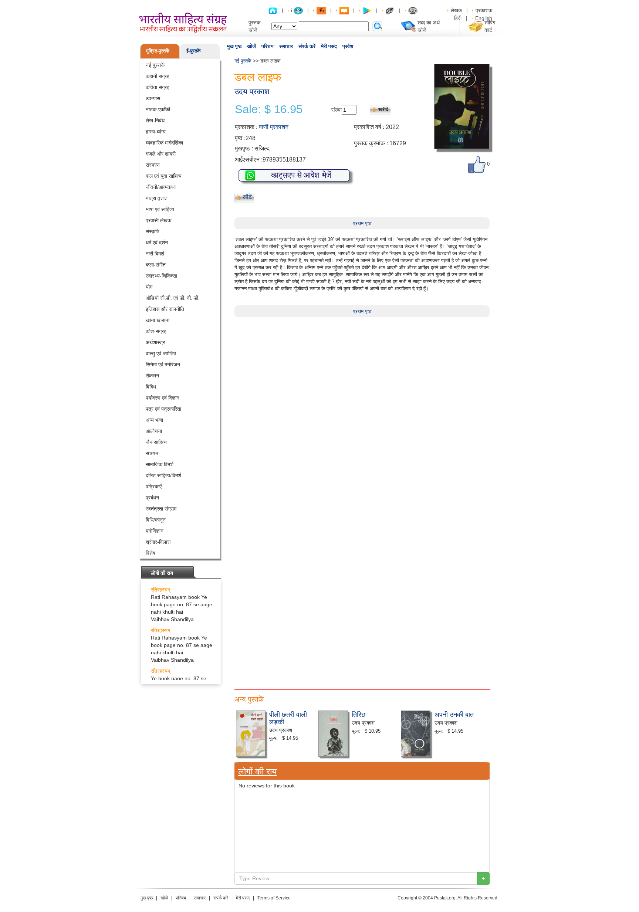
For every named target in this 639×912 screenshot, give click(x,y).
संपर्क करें (306, 46)
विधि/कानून (156, 520)
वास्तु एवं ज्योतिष (161, 353)
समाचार (286, 46)
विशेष (150, 553)
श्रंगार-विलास (158, 542)
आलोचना (154, 431)
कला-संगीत (156, 265)
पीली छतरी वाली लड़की (288, 717)
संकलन (152, 376)
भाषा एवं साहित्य (160, 209)
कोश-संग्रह (156, 331)
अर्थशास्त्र (155, 342)
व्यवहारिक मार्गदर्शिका (164, 143)
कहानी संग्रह (157, 76)
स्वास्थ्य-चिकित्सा (161, 276)
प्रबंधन (152, 498)
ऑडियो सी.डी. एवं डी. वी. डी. (173, 298)
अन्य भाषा (154, 420)
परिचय (267, 46)
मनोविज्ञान (154, 531)
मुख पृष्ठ (234, 46)
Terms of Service (274, 898)
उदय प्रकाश (252, 91)
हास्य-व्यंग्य (156, 132)
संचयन (152, 453)
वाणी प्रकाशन (273, 127)
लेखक (456, 10)
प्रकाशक (484, 10)
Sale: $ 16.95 (268, 109)
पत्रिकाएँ (154, 486)
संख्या (336, 110)
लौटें (247, 197)
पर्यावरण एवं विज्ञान (162, 398)
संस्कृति (152, 231)
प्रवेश (347, 46)
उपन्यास (153, 98)
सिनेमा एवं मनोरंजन (163, 364)
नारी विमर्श (155, 254)
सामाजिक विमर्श (159, 464)
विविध (151, 387)
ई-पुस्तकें (193, 51)
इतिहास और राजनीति (165, 309)
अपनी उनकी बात (454, 714)
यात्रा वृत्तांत (157, 198)
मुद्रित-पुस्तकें (157, 51)
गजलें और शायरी (161, 154)
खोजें (251, 46)
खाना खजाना (157, 320)
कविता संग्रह (157, 87)
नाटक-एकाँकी (158, 109)
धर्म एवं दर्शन (157, 242)
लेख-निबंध (155, 120)
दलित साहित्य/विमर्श (163, 475)
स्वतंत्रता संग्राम (161, 509)
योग (149, 287)
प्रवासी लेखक (158, 220)
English (483, 18)
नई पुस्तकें (155, 65)
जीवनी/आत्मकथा (161, 187)
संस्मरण (153, 165)
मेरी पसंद (329, 46)
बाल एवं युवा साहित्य (164, 176)
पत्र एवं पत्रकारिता (163, 409)
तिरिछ (359, 714)
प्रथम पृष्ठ (362, 223)
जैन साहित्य (156, 442)
